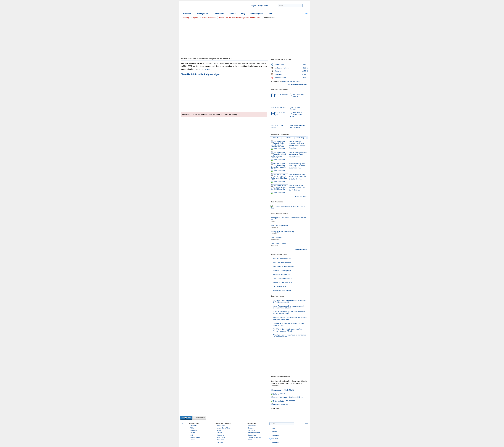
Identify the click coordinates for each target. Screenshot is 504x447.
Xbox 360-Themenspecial (282, 259)
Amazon (284, 404)
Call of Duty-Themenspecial (283, 278)
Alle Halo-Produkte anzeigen (297, 84)
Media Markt (221, 425)
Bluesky (275, 439)
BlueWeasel (274, 246)
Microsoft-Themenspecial (282, 271)
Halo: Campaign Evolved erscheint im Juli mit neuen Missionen (298, 155)
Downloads (219, 13)
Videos (232, 13)
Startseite (187, 13)
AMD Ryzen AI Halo (278, 101)
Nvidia (219, 430)
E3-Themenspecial (279, 286)
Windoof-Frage (275, 239)
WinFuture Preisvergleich (291, 81)
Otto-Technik (290, 401)
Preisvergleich (256, 13)
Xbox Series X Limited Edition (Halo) (298, 120)
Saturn (282, 394)
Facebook (275, 435)
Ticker (192, 428)
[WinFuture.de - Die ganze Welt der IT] (202, 7)
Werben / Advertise (254, 432)
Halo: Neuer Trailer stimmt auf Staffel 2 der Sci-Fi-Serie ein (297, 188)
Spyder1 (273, 221)
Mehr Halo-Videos (301, 197)
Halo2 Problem (276, 238)
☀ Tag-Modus (186, 417)
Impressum (251, 430)
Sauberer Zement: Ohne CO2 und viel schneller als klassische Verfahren (290, 318)
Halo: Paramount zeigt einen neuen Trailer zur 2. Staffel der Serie (297, 177)
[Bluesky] (306, 14)
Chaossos (274, 233)
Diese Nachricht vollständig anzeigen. (200, 74)
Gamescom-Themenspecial (282, 282)
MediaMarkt (289, 390)
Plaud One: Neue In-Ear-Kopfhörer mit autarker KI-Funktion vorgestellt (289, 301)
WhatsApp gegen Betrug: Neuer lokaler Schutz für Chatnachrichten (289, 336)
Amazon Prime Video (223, 428)
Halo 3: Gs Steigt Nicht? (279, 226)
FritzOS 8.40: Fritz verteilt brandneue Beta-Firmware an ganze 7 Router (288, 330)
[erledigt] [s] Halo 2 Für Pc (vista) (282, 232)
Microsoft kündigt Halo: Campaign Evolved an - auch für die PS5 (297, 166)
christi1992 (274, 227)
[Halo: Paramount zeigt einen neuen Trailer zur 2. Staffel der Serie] (279, 178)
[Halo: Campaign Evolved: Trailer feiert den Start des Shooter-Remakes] (279, 145)
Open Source (221, 440)
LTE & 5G (220, 442)
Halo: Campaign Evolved (295, 102)
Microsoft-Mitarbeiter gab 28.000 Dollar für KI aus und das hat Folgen (289, 313)
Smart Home (221, 437)
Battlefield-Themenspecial (282, 275)
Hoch (183, 423)
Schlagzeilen (202, 13)
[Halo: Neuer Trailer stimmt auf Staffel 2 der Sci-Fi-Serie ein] (279, 189)
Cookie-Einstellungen (254, 437)
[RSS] (298, 13)
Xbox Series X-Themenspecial (283, 267)
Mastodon (275, 442)
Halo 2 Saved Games (278, 244)
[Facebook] (302, 13)
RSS (273, 428)
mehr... (207, 69)
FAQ (243, 13)
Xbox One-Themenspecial (282, 263)
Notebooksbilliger (295, 397)
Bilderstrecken (195, 437)
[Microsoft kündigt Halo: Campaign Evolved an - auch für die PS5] (279, 167)
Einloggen (251, 428)
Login (253, 5)
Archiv (192, 440)
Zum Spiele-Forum (301, 249)
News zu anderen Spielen (282, 290)
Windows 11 (220, 435)
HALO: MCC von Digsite (277, 120)
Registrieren (263, 5)
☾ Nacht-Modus (199, 417)
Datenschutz (252, 435)
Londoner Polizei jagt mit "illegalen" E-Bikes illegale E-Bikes (288, 324)
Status (250, 440)
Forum (274, 431)
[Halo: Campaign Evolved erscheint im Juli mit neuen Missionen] (279, 156)
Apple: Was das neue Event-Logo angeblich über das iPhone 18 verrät (288, 307)
